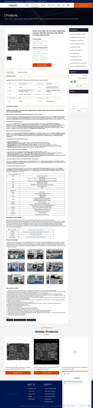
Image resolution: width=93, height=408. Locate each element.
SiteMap (30, 396)
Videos (43, 5)
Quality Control (31, 393)
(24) (74, 53)
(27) (77, 40)
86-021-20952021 (42, 1)
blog (58, 5)
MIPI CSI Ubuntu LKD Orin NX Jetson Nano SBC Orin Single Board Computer (46, 368)
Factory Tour (31, 391)
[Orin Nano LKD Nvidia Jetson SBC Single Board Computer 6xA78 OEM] (75, 351)
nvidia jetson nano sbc (20, 320)
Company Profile (32, 388)
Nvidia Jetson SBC (18, 18)
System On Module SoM (50, 388)
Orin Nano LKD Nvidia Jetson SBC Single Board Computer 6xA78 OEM (74, 368)
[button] (7, 354)
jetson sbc (9, 320)
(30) (76, 56)
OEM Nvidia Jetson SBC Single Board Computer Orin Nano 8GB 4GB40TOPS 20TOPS (18, 368)
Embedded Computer (50, 393)
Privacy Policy (31, 399)
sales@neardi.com (31, 1)
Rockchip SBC (48, 399)
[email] (75, 82)
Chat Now (79, 86)
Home (27, 5)
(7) (76, 50)
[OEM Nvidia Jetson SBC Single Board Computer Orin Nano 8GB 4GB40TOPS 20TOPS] (18, 351)
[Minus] (89, 373)
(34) (77, 34)
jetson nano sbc (31, 320)
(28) (77, 43)
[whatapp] (71, 81)
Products (34, 5)
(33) (77, 37)
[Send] (89, 405)
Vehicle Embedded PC (50, 396)
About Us (51, 5)
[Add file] (64, 405)
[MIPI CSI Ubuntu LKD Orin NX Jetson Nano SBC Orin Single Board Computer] (46, 351)
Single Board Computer (50, 391)
